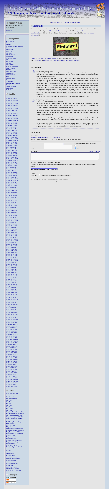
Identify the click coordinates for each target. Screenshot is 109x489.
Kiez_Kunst (9, 410)
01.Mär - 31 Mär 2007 (11, 374)
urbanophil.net (10, 453)
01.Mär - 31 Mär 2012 (11, 274)
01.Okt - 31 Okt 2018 (11, 142)
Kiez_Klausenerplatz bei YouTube (15, 416)
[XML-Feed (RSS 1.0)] (11, 480)
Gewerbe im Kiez (10, 54)
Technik (8, 84)
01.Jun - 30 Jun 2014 (11, 229)
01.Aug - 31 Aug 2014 (11, 225)
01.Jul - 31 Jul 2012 (11, 267)
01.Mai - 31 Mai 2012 (11, 271)
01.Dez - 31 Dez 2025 (12, 98)
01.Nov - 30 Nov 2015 (12, 200)
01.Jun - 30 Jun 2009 (11, 329)
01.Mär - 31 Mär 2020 (11, 113)
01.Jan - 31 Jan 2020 (11, 117)
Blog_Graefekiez (10, 435)
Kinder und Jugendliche (12, 66)
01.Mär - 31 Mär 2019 (11, 133)
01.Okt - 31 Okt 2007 (11, 362)
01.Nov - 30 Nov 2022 (12, 103)
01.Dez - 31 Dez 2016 (12, 179)
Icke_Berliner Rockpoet (12, 463)
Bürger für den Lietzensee (13, 427)
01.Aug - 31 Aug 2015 (11, 205)
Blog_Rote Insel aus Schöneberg (14, 432)
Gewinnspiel (9, 56)
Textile (98, 151)
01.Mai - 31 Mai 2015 (11, 210)
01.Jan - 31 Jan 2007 (11, 378)
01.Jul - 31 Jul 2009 (11, 327)
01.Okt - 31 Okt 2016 (11, 182)
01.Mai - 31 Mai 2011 (11, 291)
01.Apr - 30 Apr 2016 (11, 192)
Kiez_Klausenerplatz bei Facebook (15, 413)
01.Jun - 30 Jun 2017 (11, 169)
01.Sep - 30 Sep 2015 (11, 204)
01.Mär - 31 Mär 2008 (11, 354)
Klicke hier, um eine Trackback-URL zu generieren (45, 137)
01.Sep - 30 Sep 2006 (11, 384)
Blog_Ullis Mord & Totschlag (13, 470)
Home (67, 22)
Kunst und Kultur (10, 68)
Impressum (9, 30)
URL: (32, 148)
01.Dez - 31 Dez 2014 (12, 219)
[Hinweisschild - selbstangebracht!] (66, 55)
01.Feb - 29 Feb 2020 (11, 115)
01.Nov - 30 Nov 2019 (12, 120)
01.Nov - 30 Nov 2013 (12, 240)
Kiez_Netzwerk (10, 396)
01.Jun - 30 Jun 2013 (11, 249)
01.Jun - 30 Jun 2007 (11, 369)
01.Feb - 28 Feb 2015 (11, 215)
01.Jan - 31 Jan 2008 (11, 357)
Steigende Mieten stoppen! (13, 458)
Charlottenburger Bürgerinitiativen (15, 430)
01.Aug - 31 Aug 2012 (11, 265)
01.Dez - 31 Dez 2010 (12, 299)
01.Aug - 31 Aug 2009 (11, 326)
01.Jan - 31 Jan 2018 (11, 157)
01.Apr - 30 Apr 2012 (11, 272)
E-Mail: (33, 146)
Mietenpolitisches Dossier (12, 457)
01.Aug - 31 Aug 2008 (11, 346)
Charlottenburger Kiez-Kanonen (14, 46)
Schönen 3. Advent (75, 22)
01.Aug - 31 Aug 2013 (11, 245)
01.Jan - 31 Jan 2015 (11, 217)
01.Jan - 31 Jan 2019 (11, 137)
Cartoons (8, 44)
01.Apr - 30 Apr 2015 (11, 212)
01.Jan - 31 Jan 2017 (11, 177)
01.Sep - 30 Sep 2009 (11, 324)
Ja (77, 146)
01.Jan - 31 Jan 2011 (11, 297)
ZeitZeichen (9, 89)
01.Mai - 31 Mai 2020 (11, 110)
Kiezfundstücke (10, 61)
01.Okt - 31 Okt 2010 (11, 302)
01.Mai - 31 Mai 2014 (11, 230)
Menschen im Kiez (11, 71)
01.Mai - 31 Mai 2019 (11, 130)
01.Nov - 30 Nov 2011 (12, 281)
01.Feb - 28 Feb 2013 (11, 255)
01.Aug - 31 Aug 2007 (11, 366)
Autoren (8, 29)
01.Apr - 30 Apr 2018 (11, 152)
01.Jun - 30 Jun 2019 (11, 128)
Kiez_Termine (9, 401)
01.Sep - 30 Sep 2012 (11, 264)
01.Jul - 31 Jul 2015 (11, 207)
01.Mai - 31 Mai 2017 (11, 170)
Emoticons (92, 151)
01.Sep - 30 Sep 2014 (11, 224)
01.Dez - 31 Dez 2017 (12, 158)
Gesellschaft (9, 53)
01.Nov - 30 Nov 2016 (12, 180)
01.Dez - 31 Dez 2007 (12, 359)
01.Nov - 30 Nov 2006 (12, 381)
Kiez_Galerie (9, 408)
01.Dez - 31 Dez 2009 (12, 319)
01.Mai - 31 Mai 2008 (11, 351)
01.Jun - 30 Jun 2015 (11, 209)
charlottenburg (38, 60)
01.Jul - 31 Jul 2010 (11, 307)
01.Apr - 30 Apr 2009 (11, 332)
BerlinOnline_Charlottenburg (13, 421)
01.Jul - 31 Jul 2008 (11, 347)
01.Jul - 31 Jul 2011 (11, 287)
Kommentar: (34, 151)
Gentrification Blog (11, 460)
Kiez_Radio (9, 405)
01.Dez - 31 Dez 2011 (12, 279)
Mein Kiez (8, 69)
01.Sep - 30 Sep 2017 (11, 164)
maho (33, 58)
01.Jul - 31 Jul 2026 (11, 97)
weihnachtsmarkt (75, 60)
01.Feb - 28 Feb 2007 (11, 376)
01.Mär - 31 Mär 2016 (11, 194)
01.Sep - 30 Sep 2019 (11, 123)
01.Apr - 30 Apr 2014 (11, 232)
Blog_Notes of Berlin (11, 445)
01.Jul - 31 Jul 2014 (11, 227)
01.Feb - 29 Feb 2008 (11, 356)
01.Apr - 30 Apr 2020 (11, 112)
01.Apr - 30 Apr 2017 (11, 172)
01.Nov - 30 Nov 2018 (12, 140)
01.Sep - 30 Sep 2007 (11, 364)
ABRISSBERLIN (10, 455)
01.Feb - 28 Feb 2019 (11, 135)
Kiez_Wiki (8, 403)
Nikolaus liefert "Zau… (57, 22)
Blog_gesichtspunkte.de (12, 468)
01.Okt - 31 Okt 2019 (11, 122)
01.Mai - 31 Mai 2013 (11, 250)
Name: (32, 144)
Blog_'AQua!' (9, 465)
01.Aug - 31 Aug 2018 (11, 145)
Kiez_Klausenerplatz (11, 398)
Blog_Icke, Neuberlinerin (12, 467)
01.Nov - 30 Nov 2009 (12, 321)
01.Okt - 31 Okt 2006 (11, 383)
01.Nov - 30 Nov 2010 (12, 301)
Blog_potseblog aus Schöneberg (14, 433)
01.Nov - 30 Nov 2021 (12, 105)
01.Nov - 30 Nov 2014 (12, 220)
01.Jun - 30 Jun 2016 (11, 189)
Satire (7, 79)
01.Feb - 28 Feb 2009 (11, 336)
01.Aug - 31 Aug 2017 (11, 165)
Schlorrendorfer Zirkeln (55, 31)
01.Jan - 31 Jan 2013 (11, 257)
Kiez (7, 59)
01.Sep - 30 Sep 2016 (11, 184)
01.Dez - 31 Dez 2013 (12, 239)
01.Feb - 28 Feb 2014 (11, 235)
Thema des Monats (11, 86)
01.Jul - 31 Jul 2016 (11, 187)
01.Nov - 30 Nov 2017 (12, 160)
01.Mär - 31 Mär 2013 (11, 254)
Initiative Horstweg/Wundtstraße (14, 418)
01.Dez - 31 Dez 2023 (12, 100)
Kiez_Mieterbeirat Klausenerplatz (14, 411)
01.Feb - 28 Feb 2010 (11, 316)
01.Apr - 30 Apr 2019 (11, 132)
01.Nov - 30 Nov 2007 (12, 361)
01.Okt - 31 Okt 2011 (11, 282)
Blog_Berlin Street (10, 443)
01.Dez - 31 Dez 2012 (12, 259)
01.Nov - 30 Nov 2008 (12, 341)
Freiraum (8, 48)
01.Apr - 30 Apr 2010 (11, 312)
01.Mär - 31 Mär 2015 (11, 214)
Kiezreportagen (10, 64)
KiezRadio (8, 63)
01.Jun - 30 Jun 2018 (11, 148)
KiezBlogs (8, 450)
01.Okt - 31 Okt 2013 (11, 242)
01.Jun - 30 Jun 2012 (11, 269)
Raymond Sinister (10, 78)
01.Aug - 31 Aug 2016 (11, 185)
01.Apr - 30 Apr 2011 (11, 292)
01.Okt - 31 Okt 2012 (11, 262)
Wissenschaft (9, 88)
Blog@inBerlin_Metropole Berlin (14, 447)
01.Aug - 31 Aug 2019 (11, 125)
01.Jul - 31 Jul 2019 (11, 127)
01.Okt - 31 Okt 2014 (11, 222)
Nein (78, 148)
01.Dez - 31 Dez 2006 (12, 379)
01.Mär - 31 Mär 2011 (11, 294)
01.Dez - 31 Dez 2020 (12, 107)
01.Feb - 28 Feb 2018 (11, 155)
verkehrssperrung (65, 60)
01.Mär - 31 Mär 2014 (11, 234)
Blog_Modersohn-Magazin (13, 442)
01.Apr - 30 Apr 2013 (11, 252)
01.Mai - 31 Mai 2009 (11, 331)
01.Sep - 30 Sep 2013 (11, 244)
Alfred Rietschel (10, 41)
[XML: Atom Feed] (11, 482)
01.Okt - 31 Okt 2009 (11, 322)
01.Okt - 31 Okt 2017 (11, 162)
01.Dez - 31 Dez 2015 (12, 199)
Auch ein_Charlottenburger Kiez (14, 428)
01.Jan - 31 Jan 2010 (11, 317)
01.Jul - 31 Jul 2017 (11, 167)
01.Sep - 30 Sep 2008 (11, 344)
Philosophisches (10, 74)
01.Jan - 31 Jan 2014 (11, 237)
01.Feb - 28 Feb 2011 (11, 296)
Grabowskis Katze (11, 58)
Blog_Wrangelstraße (11, 437)
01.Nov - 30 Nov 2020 (12, 108)
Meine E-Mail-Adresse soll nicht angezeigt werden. (56, 175)
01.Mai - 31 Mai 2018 (11, 150)
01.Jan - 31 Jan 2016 (11, 197)
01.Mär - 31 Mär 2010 (11, 314)
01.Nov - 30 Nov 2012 (12, 260)
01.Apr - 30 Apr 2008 (11, 352)
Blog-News (9, 43)
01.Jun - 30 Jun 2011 (11, 289)
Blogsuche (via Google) (12, 393)
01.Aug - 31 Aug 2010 (11, 306)
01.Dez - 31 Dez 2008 (12, 339)
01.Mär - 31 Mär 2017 (11, 174)
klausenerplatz (47, 60)
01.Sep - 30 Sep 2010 (11, 304)
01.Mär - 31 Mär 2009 (11, 334)
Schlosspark (9, 81)
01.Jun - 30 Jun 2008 (11, 349)
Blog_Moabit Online (11, 438)
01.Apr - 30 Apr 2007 (11, 372)
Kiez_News (9, 400)
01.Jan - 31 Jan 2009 (11, 337)
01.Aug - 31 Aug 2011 (11, 286)
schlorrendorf (55, 60)
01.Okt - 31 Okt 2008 (11, 342)
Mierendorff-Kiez (10, 425)
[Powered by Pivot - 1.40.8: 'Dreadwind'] (11, 478)
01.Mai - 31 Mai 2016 (11, 190)
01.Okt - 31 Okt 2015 (11, 202)
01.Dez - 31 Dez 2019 (12, 118)
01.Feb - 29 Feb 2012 (11, 276)
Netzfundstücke (10, 73)
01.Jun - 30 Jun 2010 (11, 309)
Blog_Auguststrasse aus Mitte (14, 440)
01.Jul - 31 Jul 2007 (11, 367)
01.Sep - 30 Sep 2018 (11, 143)
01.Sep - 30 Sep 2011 (11, 284)
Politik (7, 76)
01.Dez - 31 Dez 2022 (12, 102)
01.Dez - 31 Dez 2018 (12, 138)
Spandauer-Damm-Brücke (13, 83)
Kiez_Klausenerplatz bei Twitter (14, 415)
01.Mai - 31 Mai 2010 (11, 311)
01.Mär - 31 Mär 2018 (11, 153)
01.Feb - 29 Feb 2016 (11, 195)
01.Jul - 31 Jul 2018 (11, 147)
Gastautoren (9, 49)
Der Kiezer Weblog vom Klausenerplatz (50, 8)
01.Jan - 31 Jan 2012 (11, 277)
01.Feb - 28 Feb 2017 (11, 175)
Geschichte (9, 51)
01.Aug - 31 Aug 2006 (11, 386)
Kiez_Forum (9, 406)
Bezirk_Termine (10, 423)
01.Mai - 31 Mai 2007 (11, 371)
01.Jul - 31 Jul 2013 (11, 247)
